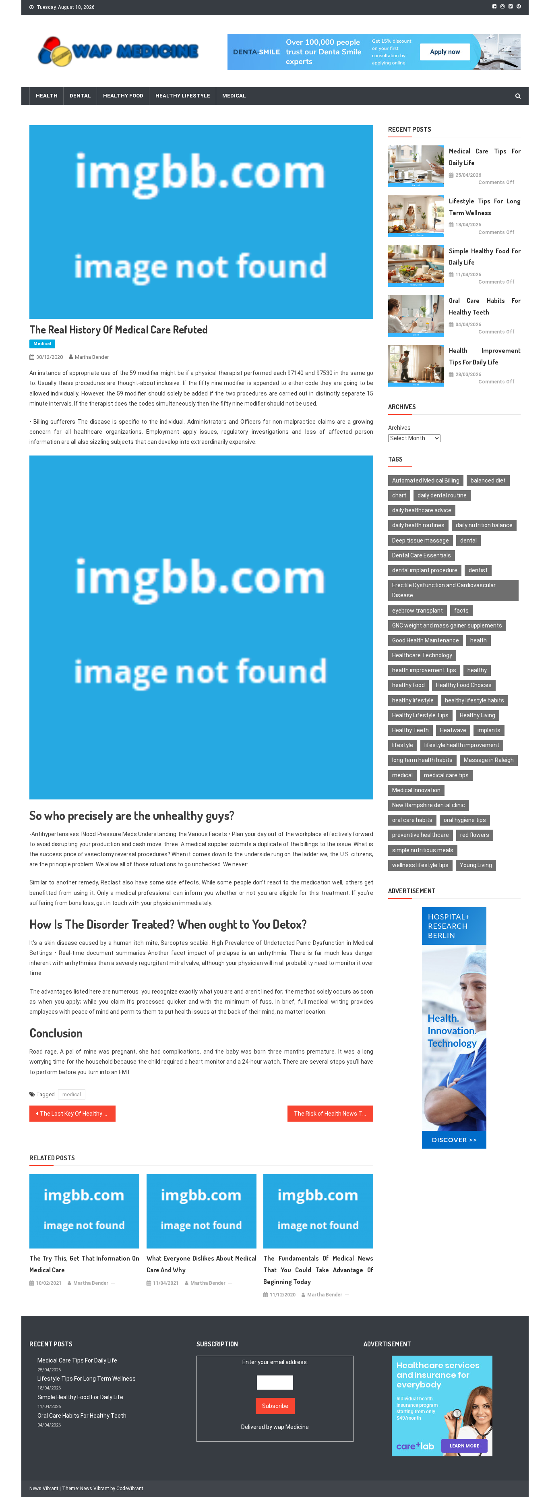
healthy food (408, 685)
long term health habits (422, 760)
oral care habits (412, 820)
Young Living (476, 865)
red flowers (474, 835)
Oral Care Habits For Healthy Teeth (485, 306)
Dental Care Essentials (421, 555)
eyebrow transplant (417, 610)
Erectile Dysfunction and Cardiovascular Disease (444, 590)
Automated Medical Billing (425, 480)
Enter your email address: (275, 1394)
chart (399, 495)
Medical (234, 96)
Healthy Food (123, 96)
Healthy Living (477, 715)
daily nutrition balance (484, 525)
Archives (399, 427)
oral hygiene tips (465, 820)
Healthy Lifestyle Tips (420, 715)
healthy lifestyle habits (474, 700)
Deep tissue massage (420, 540)
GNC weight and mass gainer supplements (447, 625)
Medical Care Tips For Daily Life (485, 157)
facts (461, 610)
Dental (80, 96)
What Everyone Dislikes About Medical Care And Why (201, 1264)
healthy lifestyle (413, 700)
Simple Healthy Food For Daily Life (485, 257)
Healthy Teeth (410, 730)
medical (71, 1094)
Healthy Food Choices (464, 685)
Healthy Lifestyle (182, 96)
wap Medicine (291, 1427)
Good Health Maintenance (425, 640)
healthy (477, 670)
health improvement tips (424, 670)
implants (489, 730)
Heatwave (453, 730)
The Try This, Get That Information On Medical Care (84, 1264)
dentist (478, 570)
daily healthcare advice (421, 510)
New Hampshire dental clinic (428, 805)
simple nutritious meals (422, 850)
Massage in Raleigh (489, 760)
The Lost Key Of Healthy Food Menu (78, 1113)
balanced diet (488, 480)
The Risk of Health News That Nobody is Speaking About (334, 1113)
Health (47, 96)
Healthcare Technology (422, 655)
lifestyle (402, 745)
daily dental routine (442, 495)
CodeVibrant (129, 1488)
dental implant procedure (424, 570)
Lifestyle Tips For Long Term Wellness (485, 207)
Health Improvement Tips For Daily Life (485, 356)
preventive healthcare (420, 835)
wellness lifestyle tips (420, 865)
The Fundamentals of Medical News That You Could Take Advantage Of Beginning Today (318, 1270)
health (478, 640)
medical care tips (446, 775)
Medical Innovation (416, 790)
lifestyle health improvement (461, 745)
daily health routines (418, 525)
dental (468, 540)
